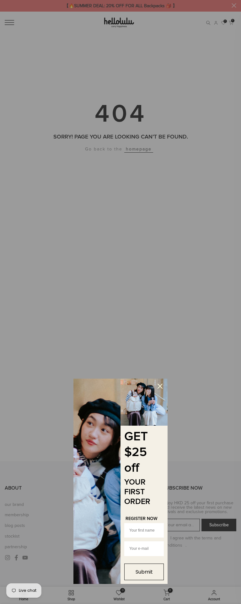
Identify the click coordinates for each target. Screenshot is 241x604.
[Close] (160, 386)
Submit (144, 571)
